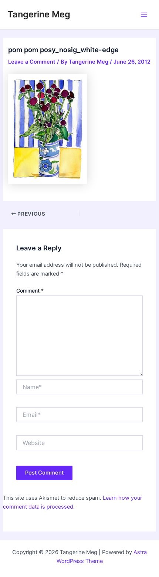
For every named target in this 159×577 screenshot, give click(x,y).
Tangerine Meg (38, 14)
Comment (30, 290)
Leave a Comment (31, 61)
